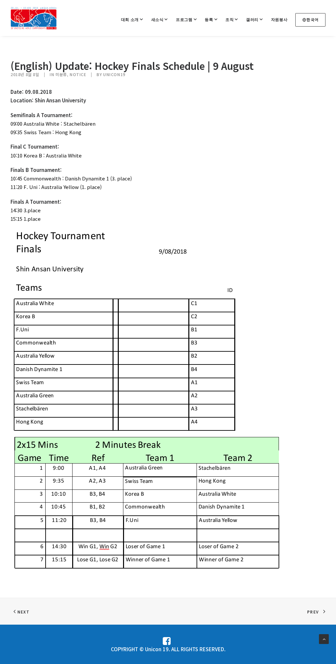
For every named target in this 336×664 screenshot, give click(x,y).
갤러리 (252, 19)
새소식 (157, 19)
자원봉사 (279, 19)
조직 (229, 19)
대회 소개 (130, 19)
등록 (209, 19)
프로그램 (184, 19)
